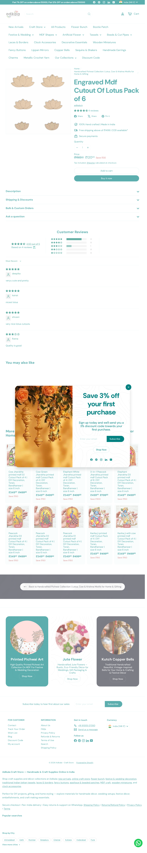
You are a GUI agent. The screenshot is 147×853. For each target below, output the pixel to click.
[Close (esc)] (128, 387)
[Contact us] (138, 843)
